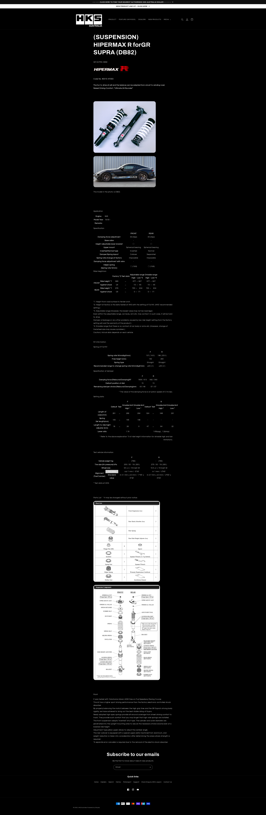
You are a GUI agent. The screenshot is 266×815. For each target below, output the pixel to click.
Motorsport (127, 782)
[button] (167, 19)
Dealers (103, 782)
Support (136, 782)
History (118, 782)
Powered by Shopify (93, 807)
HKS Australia (82, 807)
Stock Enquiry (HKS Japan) (151, 782)
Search (111, 782)
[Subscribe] (150, 767)
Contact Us (168, 782)
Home (96, 782)
